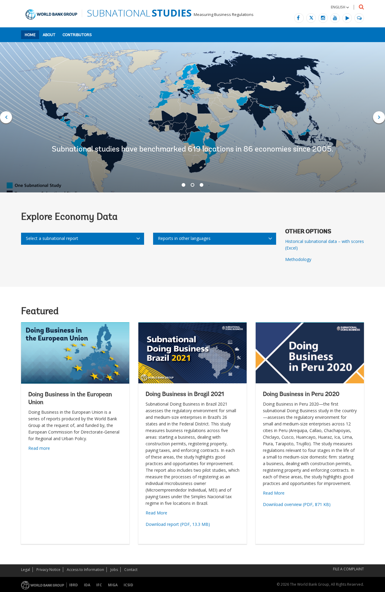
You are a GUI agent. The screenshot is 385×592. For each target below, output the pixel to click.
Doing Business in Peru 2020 (301, 394)
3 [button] (202, 185)
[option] (192, 117)
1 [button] (183, 185)
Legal (25, 569)
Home (30, 35)
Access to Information (85, 569)
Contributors (77, 35)
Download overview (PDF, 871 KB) (297, 504)
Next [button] (379, 117)
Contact (130, 569)
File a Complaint (348, 569)
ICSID (128, 584)
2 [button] (192, 185)
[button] (340, 7)
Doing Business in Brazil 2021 (185, 394)
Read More (156, 513)
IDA (87, 584)
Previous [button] (6, 117)
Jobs (114, 569)
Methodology (298, 259)
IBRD (73, 584)
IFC (99, 584)
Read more (39, 448)
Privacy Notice (48, 569)
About (49, 35)
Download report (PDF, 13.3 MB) (178, 524)
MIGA (113, 584)
